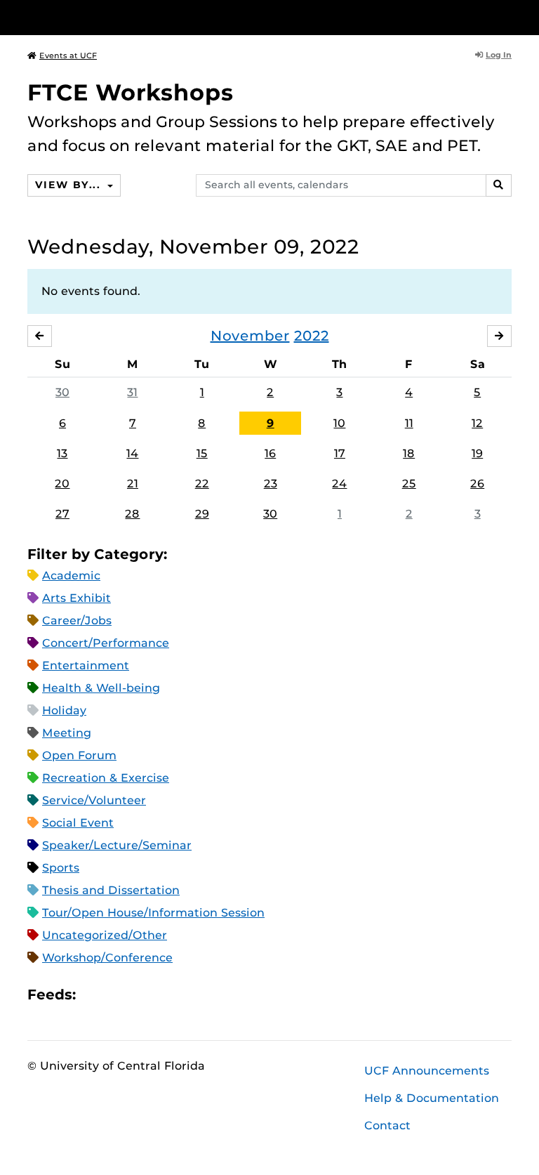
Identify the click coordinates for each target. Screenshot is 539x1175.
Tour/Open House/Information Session (153, 912)
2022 (311, 335)
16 (270, 453)
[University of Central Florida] (121, 17)
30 (62, 392)
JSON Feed (189, 994)
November (250, 335)
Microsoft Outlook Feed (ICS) (118, 994)
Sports (60, 867)
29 (202, 513)
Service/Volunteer (94, 800)
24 (339, 483)
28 (132, 513)
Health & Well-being (101, 688)
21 (132, 483)
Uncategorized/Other (104, 935)
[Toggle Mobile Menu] (508, 16)
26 (477, 483)
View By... (69, 184)
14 (132, 453)
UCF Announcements (426, 1070)
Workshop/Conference (107, 957)
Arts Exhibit (76, 598)
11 (409, 423)
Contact (387, 1125)
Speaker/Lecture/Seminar (117, 845)
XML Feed (166, 994)
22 (202, 483)
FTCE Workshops (130, 92)
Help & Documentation (431, 1098)
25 (409, 483)
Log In (499, 55)
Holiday (64, 710)
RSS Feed (142, 994)
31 (132, 392)
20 (62, 483)
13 (62, 453)
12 (477, 423)
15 (202, 453)
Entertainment (85, 665)
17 (339, 453)
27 (62, 513)
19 (477, 453)
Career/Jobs (77, 620)
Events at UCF (68, 55)
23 (270, 483)
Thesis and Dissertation (111, 890)
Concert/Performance (105, 643)
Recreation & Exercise (105, 778)
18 (409, 453)
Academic (71, 575)
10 (339, 423)
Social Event (78, 822)
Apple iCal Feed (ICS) (94, 994)
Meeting (66, 733)
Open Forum (79, 755)
